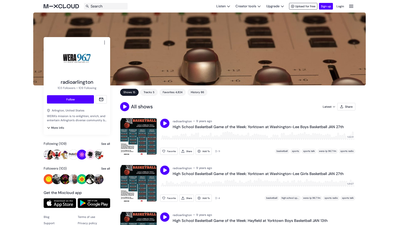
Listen (221, 6)
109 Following (87, 88)
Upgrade (273, 6)
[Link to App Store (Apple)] (60, 203)
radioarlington (182, 121)
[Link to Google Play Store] (94, 203)
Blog (46, 217)
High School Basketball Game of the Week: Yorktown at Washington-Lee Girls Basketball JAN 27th (258, 174)
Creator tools (245, 6)
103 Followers (66, 88)
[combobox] (104, 42)
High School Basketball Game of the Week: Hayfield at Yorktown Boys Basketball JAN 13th (250, 221)
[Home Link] (61, 6)
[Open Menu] (351, 6)
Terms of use (86, 217)
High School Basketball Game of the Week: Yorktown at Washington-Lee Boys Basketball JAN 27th (258, 127)
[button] (124, 106)
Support (49, 223)
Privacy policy (87, 223)
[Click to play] (164, 123)
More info (57, 128)
